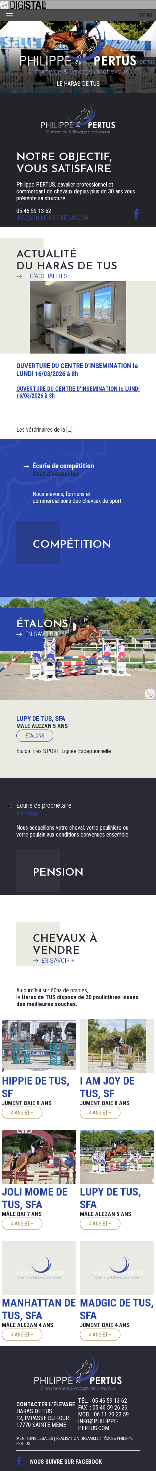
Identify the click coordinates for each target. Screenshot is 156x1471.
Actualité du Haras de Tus (66, 264)
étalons (34, 736)
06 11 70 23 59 (111, 1414)
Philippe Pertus (78, 49)
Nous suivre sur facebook (66, 1461)
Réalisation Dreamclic (78, 1438)
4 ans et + (22, 1113)
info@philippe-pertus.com (52, 217)
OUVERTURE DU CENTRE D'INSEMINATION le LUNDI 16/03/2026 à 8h (77, 370)
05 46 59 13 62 (33, 211)
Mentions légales (34, 1438)
